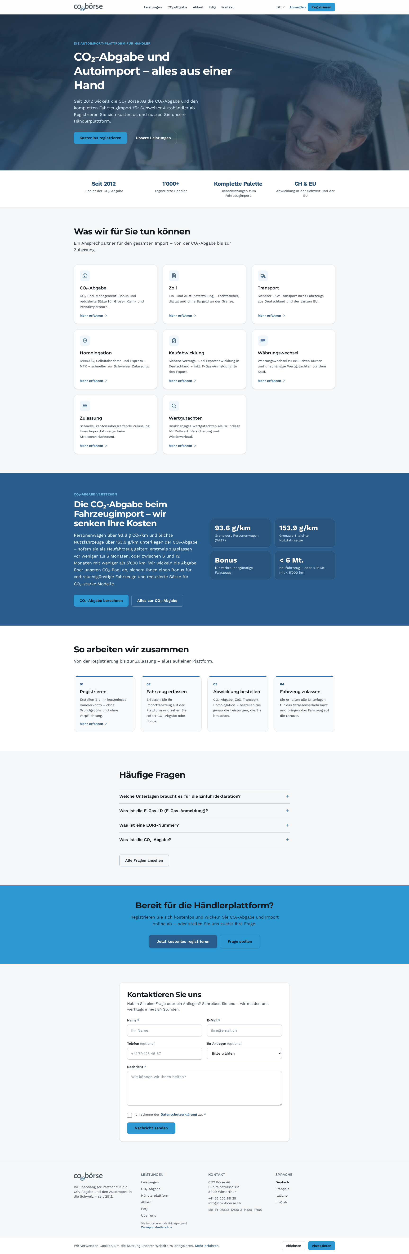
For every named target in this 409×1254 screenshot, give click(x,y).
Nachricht (136, 1067)
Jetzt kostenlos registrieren (183, 941)
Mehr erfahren (91, 724)
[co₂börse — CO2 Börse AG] (88, 7)
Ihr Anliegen (225, 1043)
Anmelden (297, 7)
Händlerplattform (155, 1195)
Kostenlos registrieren (100, 138)
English (281, 1202)
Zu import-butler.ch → (156, 1227)
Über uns (148, 1215)
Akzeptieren (321, 1246)
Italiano (282, 1195)
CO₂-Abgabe (177, 7)
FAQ (212, 7)
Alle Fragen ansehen (144, 860)
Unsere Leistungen (153, 138)
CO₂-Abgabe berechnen (101, 600)
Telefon (141, 1043)
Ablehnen (293, 1246)
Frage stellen (240, 941)
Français (282, 1189)
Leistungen (153, 7)
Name (133, 1020)
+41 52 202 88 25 (222, 1198)
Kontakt (227, 7)
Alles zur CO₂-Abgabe (157, 600)
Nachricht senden (151, 1128)
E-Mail (213, 1020)
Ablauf (198, 7)
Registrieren (321, 7)
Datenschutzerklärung (179, 1114)
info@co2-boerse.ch (224, 1203)
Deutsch (282, 1182)
